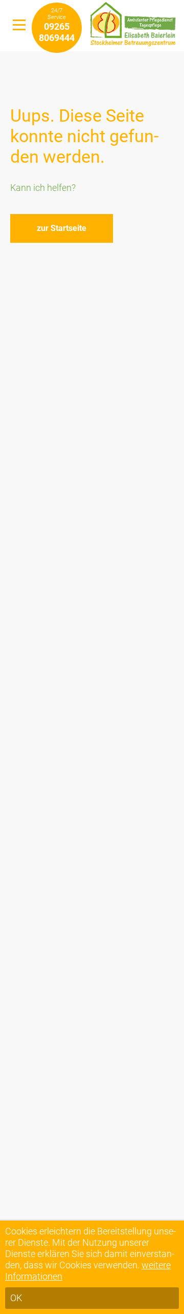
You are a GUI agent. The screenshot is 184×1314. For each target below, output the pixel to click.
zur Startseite (61, 228)
